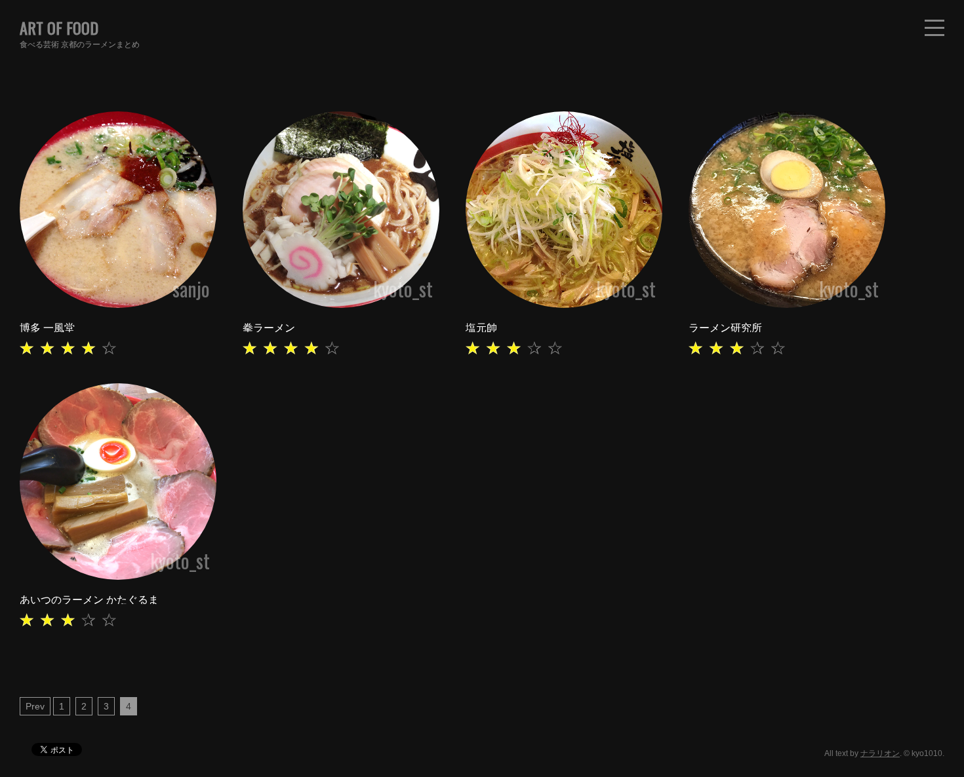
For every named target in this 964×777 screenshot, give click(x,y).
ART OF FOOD (59, 27)
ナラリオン (880, 753)
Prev (35, 706)
